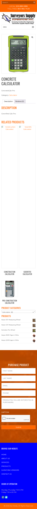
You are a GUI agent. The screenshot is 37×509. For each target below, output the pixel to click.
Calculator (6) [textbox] (18, 312)
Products (6, 466)
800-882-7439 (24, 9)
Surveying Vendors (10, 470)
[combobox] (18, 311)
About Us (5, 458)
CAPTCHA (5, 412)
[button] (32, 37)
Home (3, 455)
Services (5, 462)
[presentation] (15, 418)
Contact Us (6, 474)
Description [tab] (8, 101)
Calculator (13, 95)
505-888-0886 (22, 6)
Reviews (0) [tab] (19, 101)
